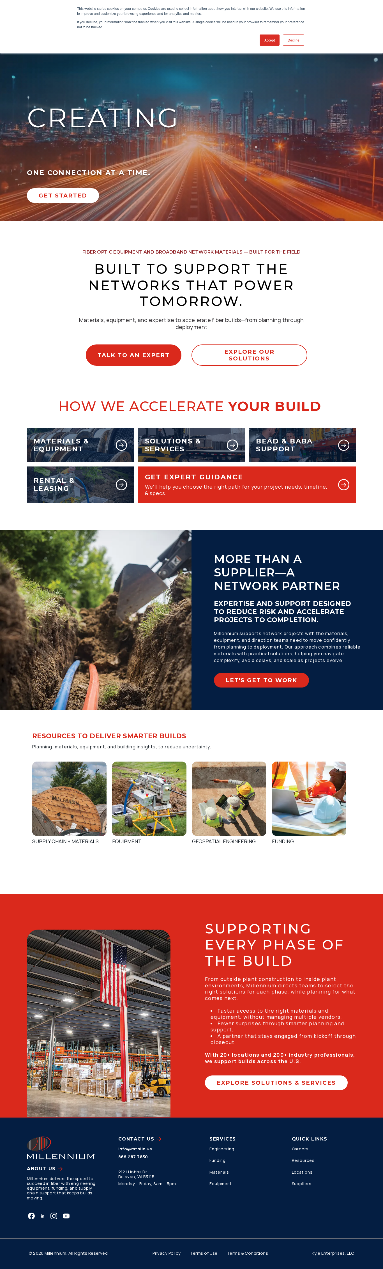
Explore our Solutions (249, 355)
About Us (41, 1168)
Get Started (63, 195)
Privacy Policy (167, 1253)
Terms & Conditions (247, 1253)
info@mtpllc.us (135, 1148)
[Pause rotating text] (256, 147)
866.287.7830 (133, 1157)
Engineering (221, 1148)
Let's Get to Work (261, 680)
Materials (219, 1172)
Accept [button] (269, 40)
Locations (302, 1172)
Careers (300, 1148)
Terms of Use (203, 1253)
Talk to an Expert (134, 355)
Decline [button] (293, 40)
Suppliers (302, 1183)
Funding (217, 1160)
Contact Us (136, 1139)
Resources (303, 1160)
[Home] (61, 1147)
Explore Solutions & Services (276, 1082)
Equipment (220, 1183)
